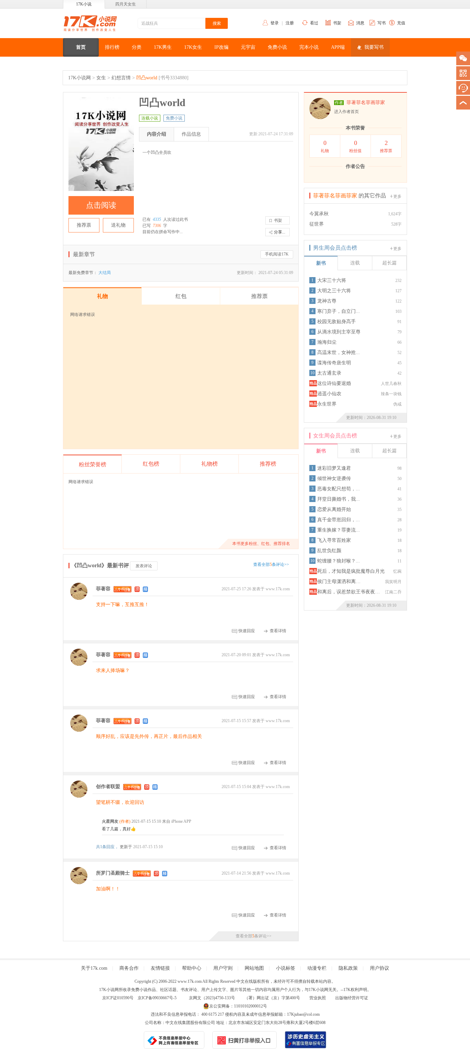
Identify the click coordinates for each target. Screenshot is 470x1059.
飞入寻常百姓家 (334, 540)
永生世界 (327, 404)
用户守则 (223, 968)
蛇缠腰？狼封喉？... (338, 560)
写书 (381, 23)
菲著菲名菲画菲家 (365, 102)
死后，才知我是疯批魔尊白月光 (351, 571)
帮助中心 (191, 968)
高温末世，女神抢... (338, 352)
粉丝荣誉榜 (92, 464)
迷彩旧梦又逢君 (334, 468)
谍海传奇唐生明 (334, 362)
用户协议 (379, 968)
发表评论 (144, 565)
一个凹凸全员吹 (156, 152)
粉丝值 (355, 146)
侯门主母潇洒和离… (339, 581)
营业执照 (317, 997)
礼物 (325, 146)
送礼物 (118, 225)
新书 (321, 263)
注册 (290, 23)
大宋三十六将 (331, 280)
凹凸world (146, 77)
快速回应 (246, 630)
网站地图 (254, 968)
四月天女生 (125, 4)
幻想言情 (121, 77)
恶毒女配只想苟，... (338, 488)
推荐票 (84, 225)
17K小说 (84, 4)
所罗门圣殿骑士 (113, 873)
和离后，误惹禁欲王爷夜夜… (348, 591)
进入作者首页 (346, 111)
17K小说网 (79, 77)
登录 (274, 23)
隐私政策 (348, 968)
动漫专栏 (317, 968)
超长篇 (389, 262)
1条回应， (108, 846)
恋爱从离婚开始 (334, 509)
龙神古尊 (327, 301)
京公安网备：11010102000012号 (238, 1006)
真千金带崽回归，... (338, 519)
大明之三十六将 (334, 290)
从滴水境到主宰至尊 (339, 331)
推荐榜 (268, 464)
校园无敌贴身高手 (336, 321)
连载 (355, 262)
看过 (314, 23)
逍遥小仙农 (329, 393)
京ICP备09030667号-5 (157, 997)
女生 (101, 77)
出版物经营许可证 (351, 997)
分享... (279, 232)
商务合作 (129, 968)
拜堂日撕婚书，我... (338, 499)
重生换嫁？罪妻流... (338, 530)
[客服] (463, 88)
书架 (337, 23)
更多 (397, 196)
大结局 (104, 272)
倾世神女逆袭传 (334, 478)
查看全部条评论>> (271, 564)
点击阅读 (101, 205)
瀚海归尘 (327, 342)
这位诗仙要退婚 (334, 383)
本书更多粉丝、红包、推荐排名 (261, 543)
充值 (401, 23)
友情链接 (160, 968)
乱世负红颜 (329, 550)
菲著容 (103, 588)
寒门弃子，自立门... (338, 311)
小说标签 (285, 968)
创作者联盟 (108, 786)
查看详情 (278, 630)
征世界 (316, 224)
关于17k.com (94, 968)
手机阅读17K (277, 254)
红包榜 (151, 464)
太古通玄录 (329, 373)
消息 (360, 23)
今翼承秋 (319, 213)
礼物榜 (209, 464)
